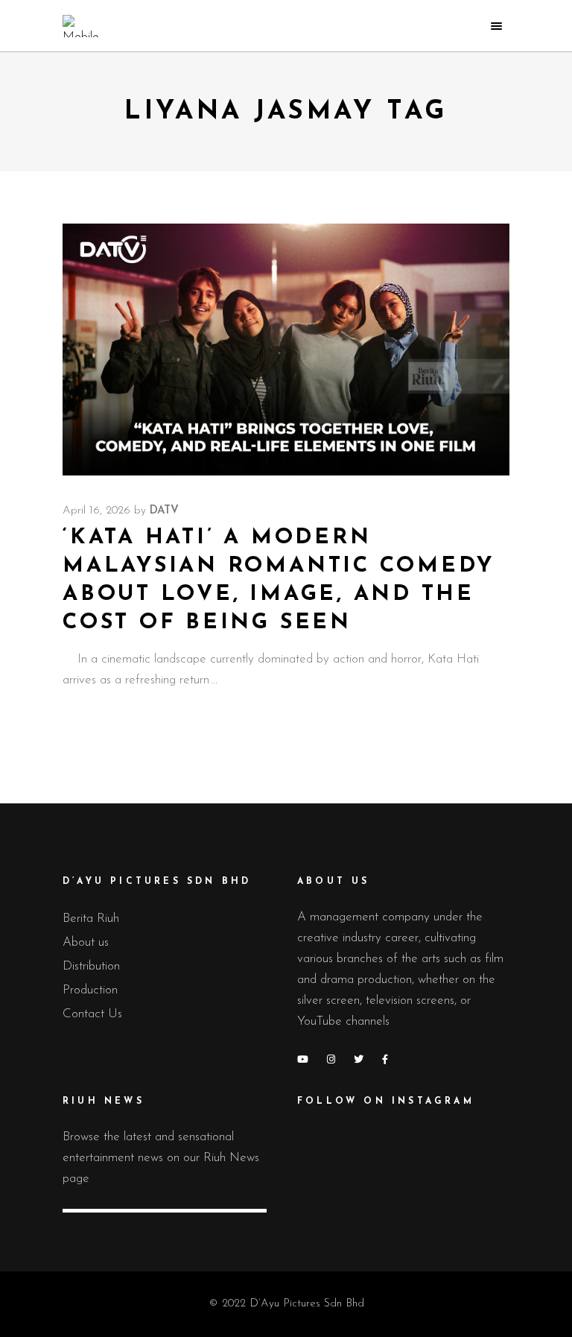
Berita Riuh (91, 918)
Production (90, 990)
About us (86, 942)
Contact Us (92, 1014)
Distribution (91, 966)
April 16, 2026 (96, 510)
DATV (164, 510)
